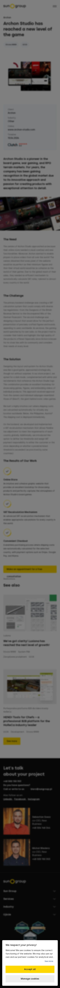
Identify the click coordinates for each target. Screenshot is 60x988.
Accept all (30, 969)
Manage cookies (30, 978)
